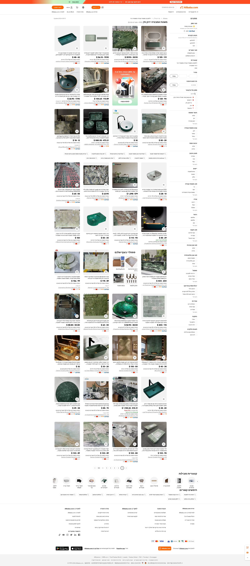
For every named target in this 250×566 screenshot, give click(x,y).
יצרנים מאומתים (132, 512)
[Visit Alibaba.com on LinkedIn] (75, 535)
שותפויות (77, 527)
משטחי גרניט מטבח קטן (67, 494)
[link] (247, 547)
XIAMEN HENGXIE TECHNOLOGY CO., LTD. (96, 144)
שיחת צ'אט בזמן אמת (102, 516)
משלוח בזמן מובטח (160, 520)
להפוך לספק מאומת (74, 524)
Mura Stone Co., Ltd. (160, 370)
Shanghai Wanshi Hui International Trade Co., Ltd (67, 242)
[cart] (76, 7)
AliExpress (97, 557)
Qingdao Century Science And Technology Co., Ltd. (96, 103)
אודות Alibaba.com (188, 508)
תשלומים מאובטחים (160, 512)
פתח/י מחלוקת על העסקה (101, 520)
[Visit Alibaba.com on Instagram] (67, 535)
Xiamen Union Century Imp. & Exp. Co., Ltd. (154, 329)
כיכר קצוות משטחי (173, 494)
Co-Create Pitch (189, 516)
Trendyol (145, 557)
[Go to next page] (95, 468)
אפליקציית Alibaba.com (91, 548)
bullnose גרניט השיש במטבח (156, 158)
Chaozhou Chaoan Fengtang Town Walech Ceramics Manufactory (96, 370)
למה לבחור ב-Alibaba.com (186, 512)
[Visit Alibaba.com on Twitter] (71, 535)
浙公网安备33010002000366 (157, 563)
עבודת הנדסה (122, 494)
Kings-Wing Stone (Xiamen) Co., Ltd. (69, 147)
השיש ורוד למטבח (189, 494)
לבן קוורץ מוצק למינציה (98, 154)
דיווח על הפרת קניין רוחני (102, 527)
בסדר (174, 76)
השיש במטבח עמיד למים (156, 494)
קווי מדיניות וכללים (160, 531)
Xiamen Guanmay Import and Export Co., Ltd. (154, 285)
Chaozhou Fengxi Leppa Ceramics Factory (67, 61)
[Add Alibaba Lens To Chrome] (164, 548)
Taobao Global (133, 557)
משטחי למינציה (139, 158)
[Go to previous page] (126, 468)
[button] (102, 7)
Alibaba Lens (184, 548)
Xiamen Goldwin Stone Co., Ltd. (128, 370)
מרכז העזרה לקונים (103, 512)
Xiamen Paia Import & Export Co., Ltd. (98, 198)
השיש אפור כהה (91, 158)
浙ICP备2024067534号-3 (175, 563)
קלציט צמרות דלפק (124, 158)
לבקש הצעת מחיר (132, 516)
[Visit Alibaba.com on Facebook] (79, 535)
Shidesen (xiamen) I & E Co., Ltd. (128, 198)
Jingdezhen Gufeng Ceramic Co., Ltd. (155, 243)
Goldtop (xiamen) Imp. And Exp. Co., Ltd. (68, 200)
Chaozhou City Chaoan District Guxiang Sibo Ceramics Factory (125, 144)
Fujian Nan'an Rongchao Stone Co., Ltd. (126, 61)
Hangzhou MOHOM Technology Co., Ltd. (96, 61)
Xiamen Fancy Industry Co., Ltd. (128, 242)
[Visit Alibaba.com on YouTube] (63, 535)
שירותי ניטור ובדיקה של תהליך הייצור (155, 527)
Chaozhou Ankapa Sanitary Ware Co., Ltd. (125, 329)
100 (99, 468)
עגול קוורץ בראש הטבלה (116, 154)
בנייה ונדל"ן (157, 18)
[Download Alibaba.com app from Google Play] (62, 548)
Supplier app (121, 548)
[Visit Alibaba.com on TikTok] (59, 535)
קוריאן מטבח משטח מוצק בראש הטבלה (75, 154)
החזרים (106, 524)
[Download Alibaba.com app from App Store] (77, 548)
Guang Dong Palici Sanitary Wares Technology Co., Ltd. (67, 103)
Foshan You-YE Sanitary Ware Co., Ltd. (155, 103)
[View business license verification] (143, 563)
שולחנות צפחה (83, 494)
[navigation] (183, 243)
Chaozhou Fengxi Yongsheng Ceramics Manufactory (154, 198)
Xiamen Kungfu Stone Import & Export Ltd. (96, 329)
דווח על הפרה (105, 531)
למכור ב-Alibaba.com (74, 512)
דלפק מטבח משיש (173, 499)
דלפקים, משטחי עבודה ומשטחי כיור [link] (140, 18)
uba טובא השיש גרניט (138, 494)
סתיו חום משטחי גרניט (107, 158)
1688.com (105, 557)
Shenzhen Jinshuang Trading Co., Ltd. (97, 242)
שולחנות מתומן (97, 494)
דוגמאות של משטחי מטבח (157, 154)
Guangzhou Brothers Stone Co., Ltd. (69, 287)
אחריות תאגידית (189, 520)
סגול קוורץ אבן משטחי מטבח (136, 154)
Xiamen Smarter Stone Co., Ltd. (157, 144)
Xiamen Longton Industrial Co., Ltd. (98, 287)
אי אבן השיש (110, 494)
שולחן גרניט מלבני (189, 499)
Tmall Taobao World (115, 557)
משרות (192, 524)
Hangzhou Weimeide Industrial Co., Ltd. (155, 61)
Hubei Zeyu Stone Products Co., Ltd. (69, 329)
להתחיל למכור (76, 516)
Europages (153, 557)
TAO (140, 557)
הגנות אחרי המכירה (160, 524)
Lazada (125, 557)
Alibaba (165, 18)
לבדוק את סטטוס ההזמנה (73, 520)
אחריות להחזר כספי (160, 516)
